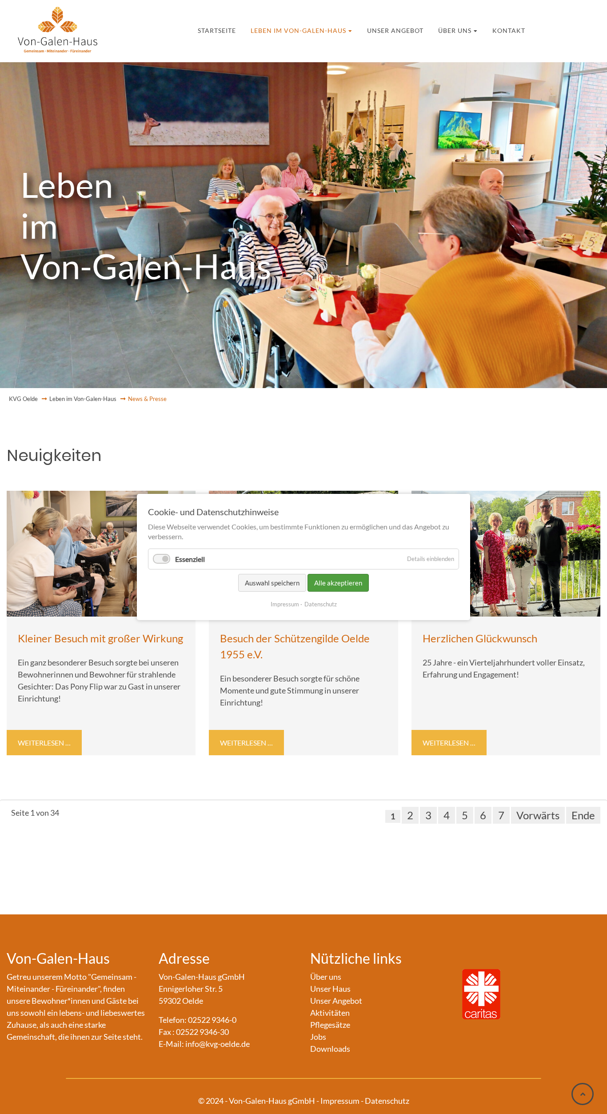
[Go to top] (582, 1094)
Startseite (249, 29)
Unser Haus (330, 989)
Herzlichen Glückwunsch (480, 638)
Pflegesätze (330, 1025)
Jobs (318, 1037)
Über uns (434, 29)
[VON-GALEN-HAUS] (58, 27)
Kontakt (476, 29)
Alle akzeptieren (338, 583)
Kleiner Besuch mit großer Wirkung (100, 638)
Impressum (285, 604)
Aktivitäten (330, 1013)
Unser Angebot (388, 29)
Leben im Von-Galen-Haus (312, 29)
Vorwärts (537, 815)
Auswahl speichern (272, 583)
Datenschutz (320, 604)
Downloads (330, 1049)
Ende (583, 815)
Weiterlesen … (49, 744)
